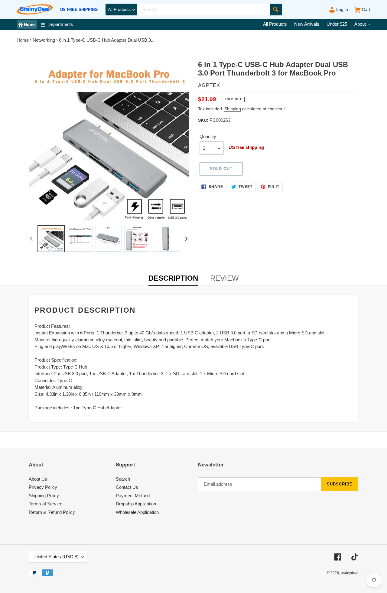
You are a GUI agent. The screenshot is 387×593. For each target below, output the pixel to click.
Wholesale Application (137, 512)
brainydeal (349, 573)
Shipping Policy (44, 495)
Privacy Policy (43, 487)
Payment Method (133, 495)
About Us (38, 479)
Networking (44, 40)
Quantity (208, 136)
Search (123, 479)
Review (224, 278)
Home (23, 40)
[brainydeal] (35, 9)
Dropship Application (136, 503)
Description (173, 278)
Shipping (232, 108)
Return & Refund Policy (52, 512)
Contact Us (127, 487)
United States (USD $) (56, 556)
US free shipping (79, 10)
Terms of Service (45, 503)
